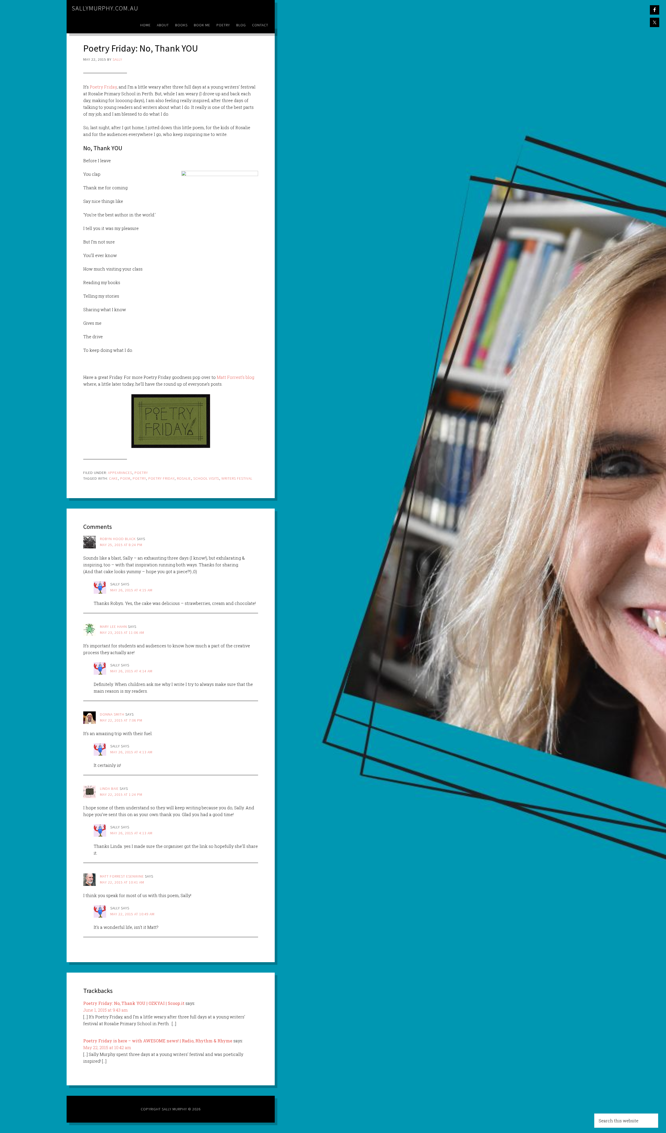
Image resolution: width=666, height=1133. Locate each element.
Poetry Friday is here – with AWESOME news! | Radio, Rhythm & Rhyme (157, 1040)
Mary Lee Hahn (113, 626)
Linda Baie (109, 788)
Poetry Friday (103, 87)
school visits (206, 478)
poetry (139, 478)
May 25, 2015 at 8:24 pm (121, 544)
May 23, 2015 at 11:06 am (122, 632)
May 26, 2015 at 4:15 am (131, 590)
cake (113, 478)
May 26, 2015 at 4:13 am (131, 752)
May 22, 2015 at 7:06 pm (121, 720)
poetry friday (161, 478)
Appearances (120, 472)
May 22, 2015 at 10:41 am (122, 882)
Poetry (141, 472)
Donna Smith (112, 714)
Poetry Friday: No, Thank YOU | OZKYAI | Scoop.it (133, 1003)
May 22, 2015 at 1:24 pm (121, 794)
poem (125, 478)
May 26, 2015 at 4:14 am (131, 671)
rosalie (184, 478)
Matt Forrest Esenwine (122, 876)
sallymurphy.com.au (105, 8)
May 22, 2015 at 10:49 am (132, 914)
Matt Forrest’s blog (235, 377)
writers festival (236, 478)
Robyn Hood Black (118, 538)
